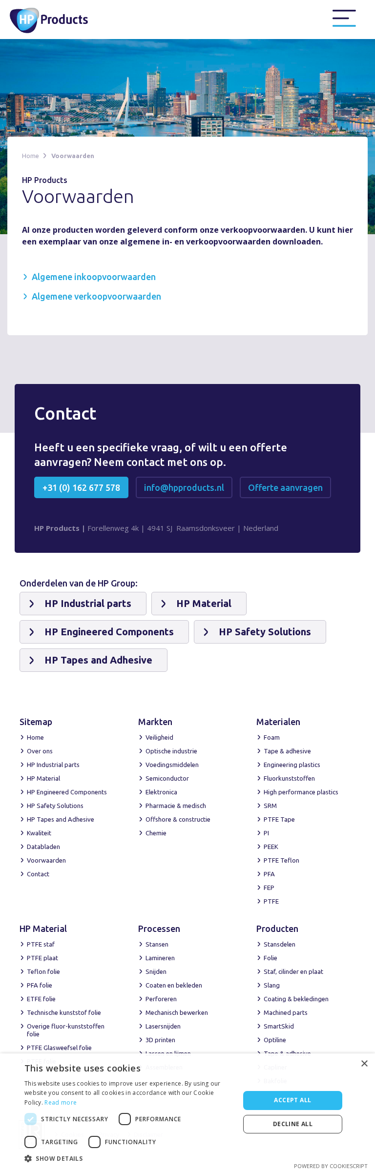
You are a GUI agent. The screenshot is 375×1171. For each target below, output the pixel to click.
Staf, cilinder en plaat (293, 971)
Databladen (43, 846)
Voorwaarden (72, 155)
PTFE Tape (279, 819)
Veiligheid (159, 737)
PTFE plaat (42, 957)
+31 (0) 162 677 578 (81, 487)
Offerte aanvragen (285, 487)
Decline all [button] (292, 1124)
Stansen (157, 944)
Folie (270, 957)
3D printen (160, 1039)
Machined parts (286, 1012)
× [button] (364, 1064)
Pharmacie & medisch (176, 805)
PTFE (271, 901)
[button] (344, 18)
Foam (272, 737)
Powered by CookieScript (331, 1166)
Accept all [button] (292, 1100)
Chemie (156, 832)
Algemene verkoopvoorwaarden (96, 296)
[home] (55, 19)
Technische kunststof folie (64, 1012)
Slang (272, 985)
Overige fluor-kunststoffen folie (65, 1030)
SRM (270, 805)
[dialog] (187, 1112)
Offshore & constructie (178, 819)
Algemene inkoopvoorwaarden (94, 277)
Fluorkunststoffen (289, 778)
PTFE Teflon (281, 860)
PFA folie (39, 985)
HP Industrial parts (53, 764)
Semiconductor (167, 778)
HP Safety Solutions (55, 805)
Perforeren (161, 998)
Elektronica (161, 791)
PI (266, 832)
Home (30, 155)
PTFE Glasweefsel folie (59, 1047)
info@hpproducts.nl (184, 487)
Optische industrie (171, 750)
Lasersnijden (163, 1026)
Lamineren (160, 957)
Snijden (156, 971)
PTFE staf (41, 944)
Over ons (40, 750)
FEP (269, 887)
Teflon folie (43, 971)
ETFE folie (41, 998)
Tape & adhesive (287, 750)
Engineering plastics (292, 764)
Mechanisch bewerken (177, 1012)
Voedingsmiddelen (172, 764)
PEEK (271, 846)
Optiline (275, 1039)
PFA (269, 873)
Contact (38, 873)
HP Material (43, 778)
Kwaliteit (39, 832)
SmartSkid (279, 1026)
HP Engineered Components (67, 791)
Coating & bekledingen (296, 998)
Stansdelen (279, 944)
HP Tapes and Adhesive (60, 819)
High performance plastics (301, 791)
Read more (60, 1102)
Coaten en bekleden (174, 985)
